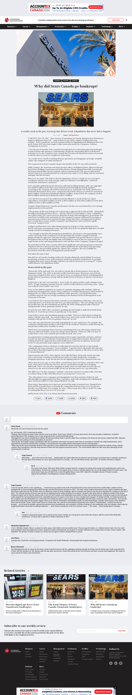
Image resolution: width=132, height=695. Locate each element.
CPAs (83, 656)
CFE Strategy (29, 674)
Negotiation (99, 654)
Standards (71, 659)
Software (99, 659)
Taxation (70, 661)
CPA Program (29, 669)
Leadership (57, 658)
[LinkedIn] (115, 663)
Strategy (75, 80)
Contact (41, 672)
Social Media (100, 656)
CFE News (28, 672)
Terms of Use (43, 679)
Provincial (28, 656)
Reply (13, 451)
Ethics (70, 654)
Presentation (43, 654)
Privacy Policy (43, 674)
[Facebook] (120, 663)
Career (25, 27)
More (121, 27)
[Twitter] (111, 663)
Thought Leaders (87, 659)
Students (89, 27)
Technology (106, 27)
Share (50, 398)
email (84, 398)
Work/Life (42, 661)
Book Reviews (86, 652)
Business (11, 27)
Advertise (42, 669)
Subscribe (116, 20)
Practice (70, 656)
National (66, 80)
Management (41, 27)
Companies (85, 654)
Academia (71, 652)
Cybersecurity (100, 652)
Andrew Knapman (31, 677)
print (95, 398)
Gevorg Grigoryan (31, 679)
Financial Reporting (56, 655)
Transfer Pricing (73, 664)
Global (27, 652)
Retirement (43, 659)
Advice (41, 652)
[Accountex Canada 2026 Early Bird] (66, 8)
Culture (55, 652)
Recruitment (43, 656)
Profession (59, 27)
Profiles (75, 27)
